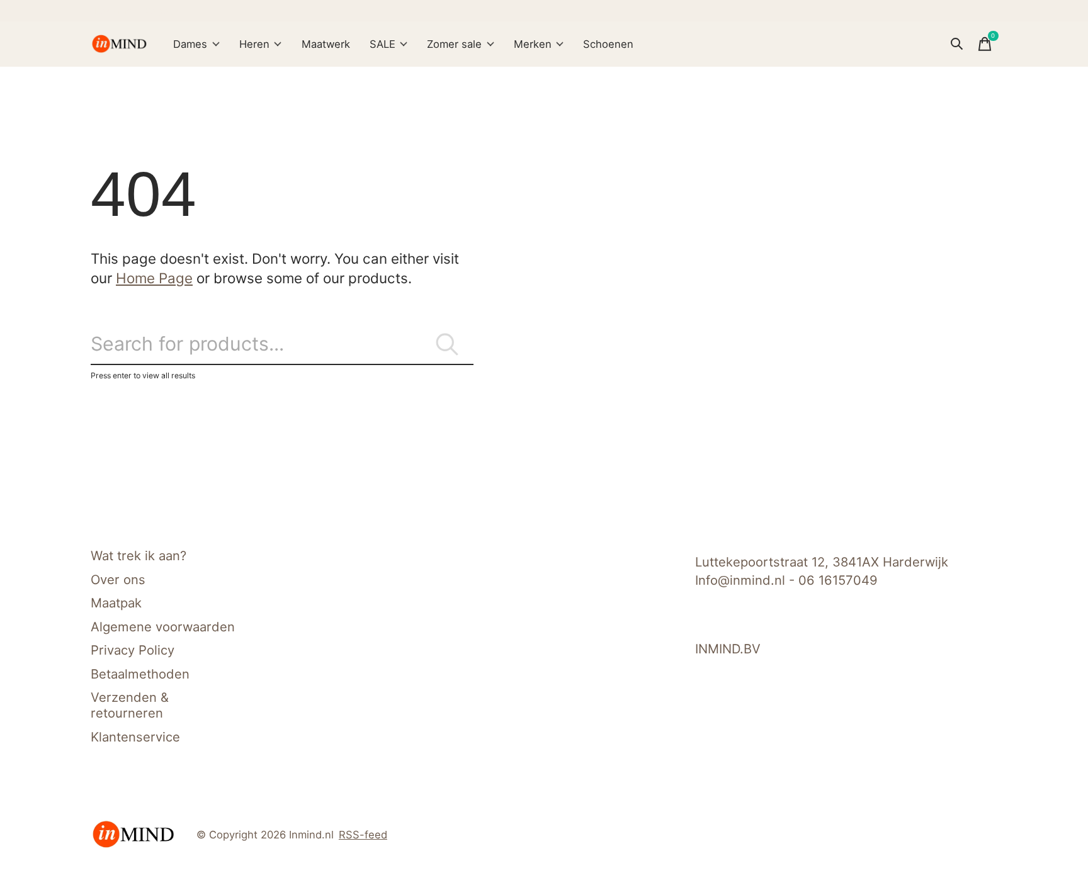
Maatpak (116, 603)
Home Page (154, 277)
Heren (254, 44)
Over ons (118, 579)
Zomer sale (454, 44)
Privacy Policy (132, 650)
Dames (190, 44)
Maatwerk (326, 44)
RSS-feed (363, 834)
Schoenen (608, 44)
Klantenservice (135, 737)
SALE (382, 44)
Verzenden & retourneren (130, 705)
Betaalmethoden (140, 674)
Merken (533, 44)
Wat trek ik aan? (138, 555)
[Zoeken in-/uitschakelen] (957, 44)
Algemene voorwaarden (163, 626)
